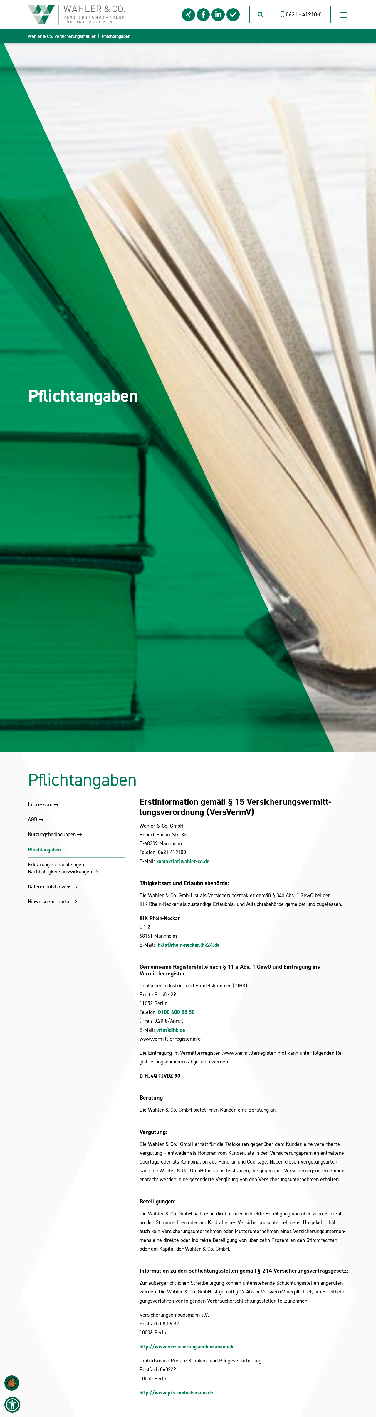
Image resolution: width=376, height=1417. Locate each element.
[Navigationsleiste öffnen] (343, 14)
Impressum (40, 804)
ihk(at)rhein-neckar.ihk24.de (188, 944)
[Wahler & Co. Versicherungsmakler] (76, 14)
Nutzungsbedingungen (52, 834)
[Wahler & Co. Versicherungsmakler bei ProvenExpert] (233, 14)
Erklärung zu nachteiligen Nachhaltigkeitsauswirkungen (60, 868)
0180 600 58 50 (176, 1012)
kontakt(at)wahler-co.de (182, 861)
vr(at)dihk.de (170, 1030)
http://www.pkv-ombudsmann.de (176, 1392)
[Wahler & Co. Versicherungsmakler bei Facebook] (203, 14)
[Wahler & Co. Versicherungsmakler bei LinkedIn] (218, 14)
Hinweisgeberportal (49, 901)
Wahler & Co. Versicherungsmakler (62, 36)
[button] (11, 1382)
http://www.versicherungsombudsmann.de (187, 1346)
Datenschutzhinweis (49, 886)
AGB (32, 819)
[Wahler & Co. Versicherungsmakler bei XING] (188, 14)
